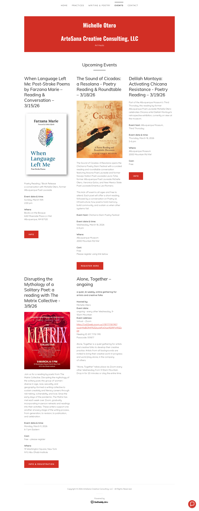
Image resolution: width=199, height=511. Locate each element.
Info (31, 234)
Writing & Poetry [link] (99, 5)
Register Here (90, 266)
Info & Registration (41, 464)
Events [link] (119, 5)
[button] (192, 504)
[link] (99, 40)
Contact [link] (133, 5)
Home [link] (64, 5)
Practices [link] (78, 5)
